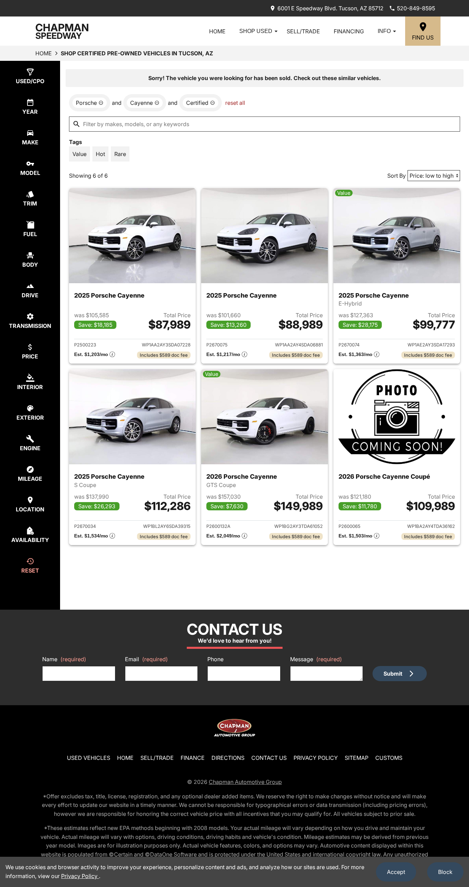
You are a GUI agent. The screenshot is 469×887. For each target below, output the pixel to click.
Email (146, 659)
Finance (193, 757)
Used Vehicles (88, 757)
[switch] (79, 154)
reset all (235, 102)
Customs (388, 757)
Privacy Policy (316, 757)
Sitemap (356, 757)
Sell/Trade (303, 31)
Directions (227, 757)
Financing (349, 31)
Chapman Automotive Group (245, 781)
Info (384, 31)
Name (64, 659)
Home (217, 31)
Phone (215, 659)
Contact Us (269, 757)
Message (316, 659)
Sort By (396, 175)
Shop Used (255, 31)
